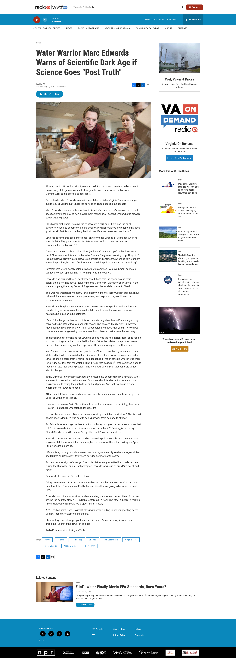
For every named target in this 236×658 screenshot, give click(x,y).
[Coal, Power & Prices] (179, 58)
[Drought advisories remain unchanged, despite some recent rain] (168, 208)
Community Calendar (147, 28)
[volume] (45, 20)
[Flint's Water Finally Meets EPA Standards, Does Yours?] (54, 592)
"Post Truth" (90, 546)
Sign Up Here (179, 348)
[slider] (49, 19)
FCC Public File (98, 629)
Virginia (92, 540)
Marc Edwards (51, 546)
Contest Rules (119, 629)
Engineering (76, 540)
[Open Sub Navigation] (62, 28)
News (69, 28)
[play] (37, 19)
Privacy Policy (119, 635)
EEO (93, 635)
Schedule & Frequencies (46, 28)
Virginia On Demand (179, 144)
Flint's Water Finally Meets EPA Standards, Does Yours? (121, 586)
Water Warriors (70, 546)
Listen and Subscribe (179, 158)
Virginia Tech (131, 540)
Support (183, 28)
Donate (195, 7)
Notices (138, 629)
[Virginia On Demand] (179, 117)
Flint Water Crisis (110, 540)
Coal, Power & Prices (179, 79)
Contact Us (139, 635)
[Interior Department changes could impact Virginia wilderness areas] (168, 232)
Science (60, 540)
